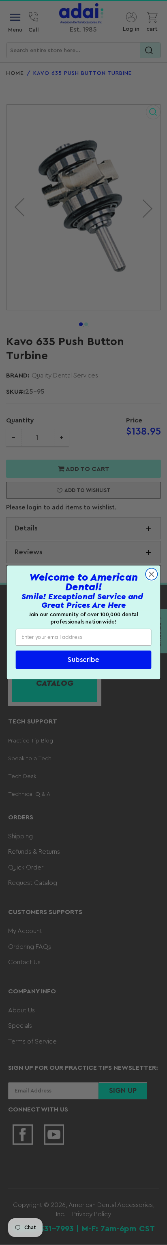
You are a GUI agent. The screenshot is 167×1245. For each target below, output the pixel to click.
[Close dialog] (151, 574)
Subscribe (83, 660)
